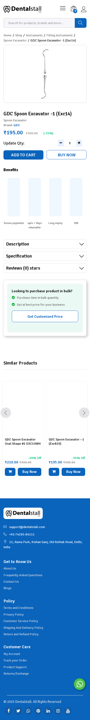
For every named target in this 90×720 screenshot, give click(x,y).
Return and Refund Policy (21, 634)
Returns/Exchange (16, 674)
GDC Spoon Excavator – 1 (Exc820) (66, 441)
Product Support (15, 667)
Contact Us (11, 582)
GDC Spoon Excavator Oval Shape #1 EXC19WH (23, 441)
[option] (23, 433)
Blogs (7, 588)
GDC (16, 125)
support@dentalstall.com (27, 527)
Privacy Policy (13, 614)
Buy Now (67, 154)
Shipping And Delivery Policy (23, 628)
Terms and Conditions (18, 608)
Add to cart (23, 154)
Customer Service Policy (20, 621)
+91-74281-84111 (22, 534)
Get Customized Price (45, 316)
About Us (9, 568)
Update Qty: (13, 143)
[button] (10, 472)
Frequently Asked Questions (22, 575)
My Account (11, 654)
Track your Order (15, 660)
